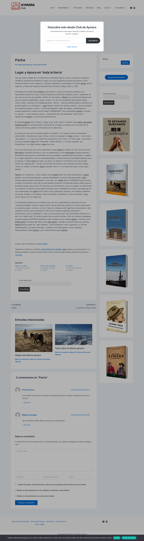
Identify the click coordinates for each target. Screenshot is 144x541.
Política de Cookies (129, 538)
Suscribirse (93, 40)
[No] (141, 538)
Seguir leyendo (72, 47)
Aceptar (116, 538)
